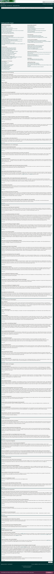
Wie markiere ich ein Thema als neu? (7, 58)
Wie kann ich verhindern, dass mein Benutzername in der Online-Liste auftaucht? (13, 37)
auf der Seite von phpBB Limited (46, 534)
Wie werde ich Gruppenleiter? (32, 29)
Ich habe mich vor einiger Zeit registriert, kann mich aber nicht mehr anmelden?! (13, 30)
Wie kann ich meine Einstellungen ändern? (7, 36)
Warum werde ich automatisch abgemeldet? (8, 32)
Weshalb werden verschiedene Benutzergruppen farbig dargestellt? (37, 30)
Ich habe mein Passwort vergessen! (7, 31)
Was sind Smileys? (4, 63)
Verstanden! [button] (49, 572)
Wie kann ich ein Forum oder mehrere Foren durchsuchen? (36, 45)
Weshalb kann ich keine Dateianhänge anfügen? (8, 54)
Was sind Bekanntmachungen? (6, 66)
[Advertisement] (27, 15)
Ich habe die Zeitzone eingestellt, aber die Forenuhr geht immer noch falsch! (12, 39)
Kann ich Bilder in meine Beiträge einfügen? (8, 64)
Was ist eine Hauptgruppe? (31, 31)
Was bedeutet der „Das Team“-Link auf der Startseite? (35, 32)
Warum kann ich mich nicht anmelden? (7, 29)
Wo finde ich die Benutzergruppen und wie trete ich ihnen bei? (36, 28)
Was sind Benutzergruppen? (31, 27)
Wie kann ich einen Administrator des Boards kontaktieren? (36, 66)
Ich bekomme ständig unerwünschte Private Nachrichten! (35, 36)
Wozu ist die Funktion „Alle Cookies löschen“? (8, 33)
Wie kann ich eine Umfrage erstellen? (7, 50)
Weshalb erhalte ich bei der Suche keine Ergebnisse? (35, 46)
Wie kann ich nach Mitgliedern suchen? (33, 48)
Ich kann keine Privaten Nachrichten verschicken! (34, 35)
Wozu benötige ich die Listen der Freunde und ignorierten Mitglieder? (37, 40)
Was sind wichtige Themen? (5, 67)
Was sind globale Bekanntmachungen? (7, 65)
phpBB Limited (24, 174)
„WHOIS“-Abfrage (23, 547)
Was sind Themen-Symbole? (6, 69)
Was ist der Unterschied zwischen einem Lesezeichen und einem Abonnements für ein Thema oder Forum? (39, 53)
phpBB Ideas (49, 540)
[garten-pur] (8, 1)
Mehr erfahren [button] (32, 572)
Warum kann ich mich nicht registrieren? (7, 27)
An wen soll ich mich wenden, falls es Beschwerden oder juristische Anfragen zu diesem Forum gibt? (40, 65)
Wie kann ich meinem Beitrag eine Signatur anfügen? (9, 49)
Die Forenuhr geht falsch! (5, 38)
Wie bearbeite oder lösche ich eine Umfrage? (8, 52)
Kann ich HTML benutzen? (5, 62)
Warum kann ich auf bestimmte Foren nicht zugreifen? (9, 53)
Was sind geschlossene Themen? (6, 68)
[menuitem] (4, 4)
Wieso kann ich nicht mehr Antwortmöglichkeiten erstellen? (10, 51)
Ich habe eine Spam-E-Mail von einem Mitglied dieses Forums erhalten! (37, 37)
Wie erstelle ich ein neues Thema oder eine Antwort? (9, 47)
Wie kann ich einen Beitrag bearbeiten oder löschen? (9, 48)
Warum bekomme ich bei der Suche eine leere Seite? (35, 47)
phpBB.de (31, 174)
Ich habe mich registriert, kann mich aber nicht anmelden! (9, 28)
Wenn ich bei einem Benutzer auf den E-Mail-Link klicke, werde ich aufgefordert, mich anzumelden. (13, 44)
